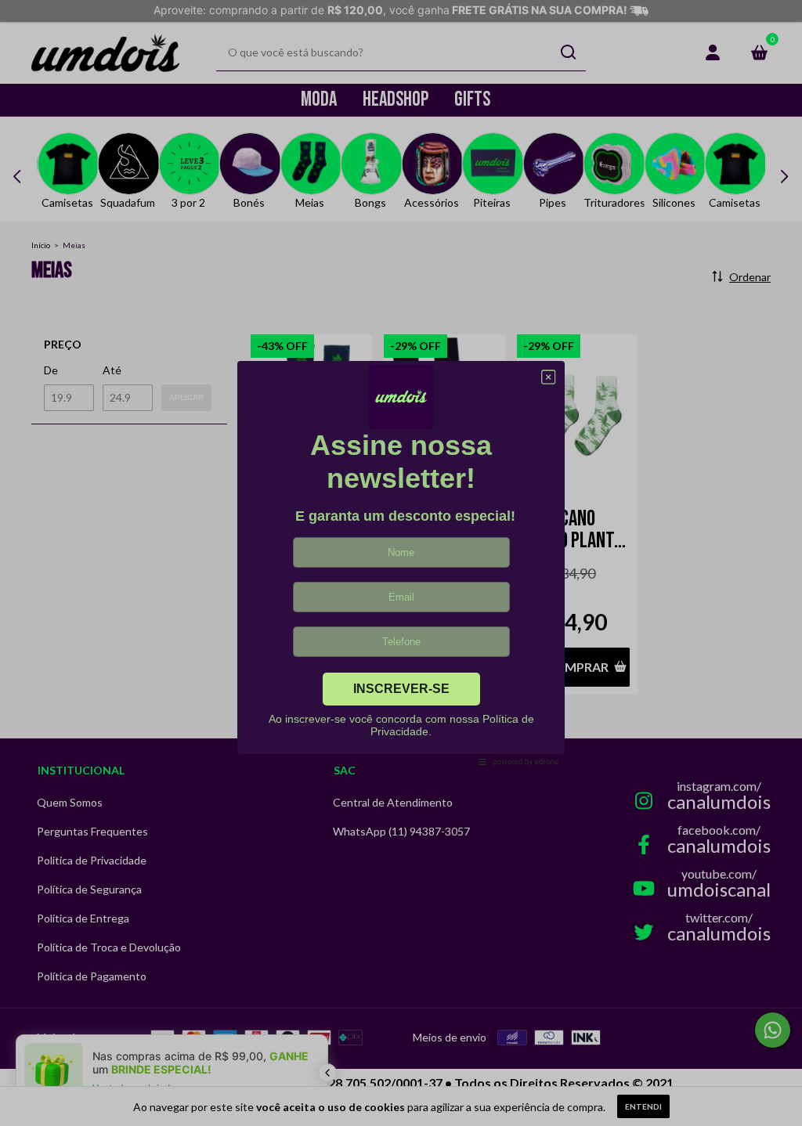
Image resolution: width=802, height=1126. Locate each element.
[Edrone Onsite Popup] (401, 563)
